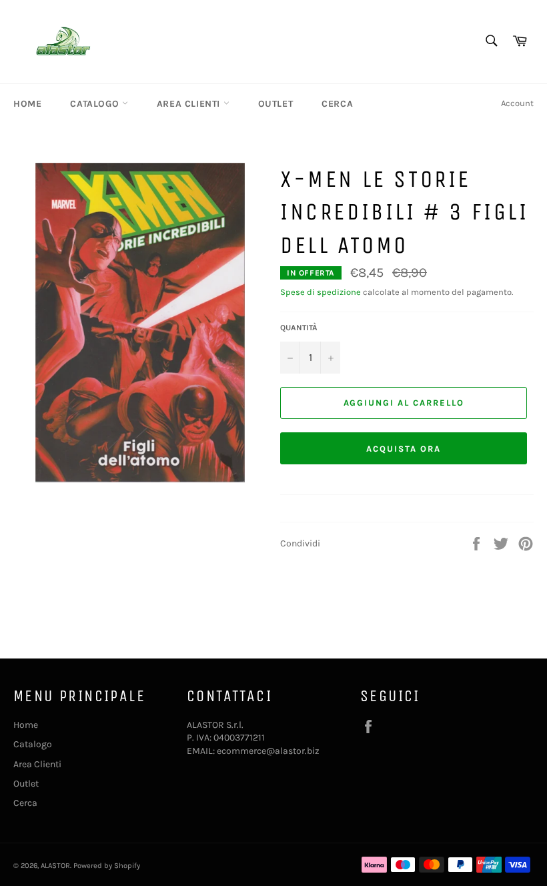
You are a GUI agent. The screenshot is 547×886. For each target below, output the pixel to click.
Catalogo (95, 103)
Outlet (276, 103)
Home (27, 103)
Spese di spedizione (320, 292)
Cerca (337, 103)
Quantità (299, 327)
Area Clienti (190, 103)
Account (517, 103)
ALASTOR (55, 865)
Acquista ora (403, 449)
